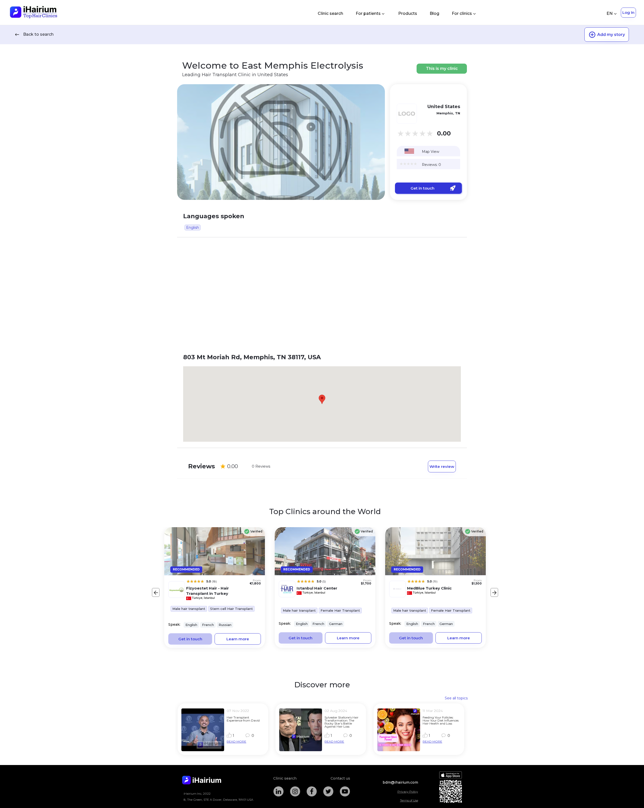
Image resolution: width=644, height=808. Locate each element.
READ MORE (236, 741)
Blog (434, 13)
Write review (441, 466)
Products (407, 13)
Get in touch (422, 188)
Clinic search (330, 13)
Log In (628, 12)
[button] (322, 399)
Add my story (611, 34)
